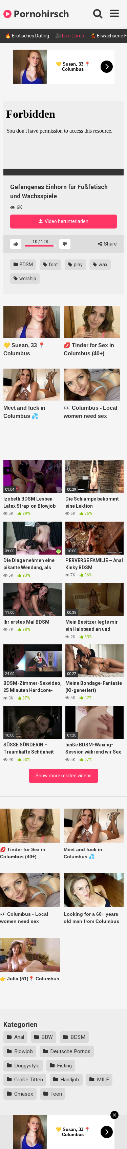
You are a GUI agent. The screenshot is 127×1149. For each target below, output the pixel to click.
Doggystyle (27, 1066)
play (78, 264)
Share (110, 244)
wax (102, 264)
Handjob (69, 1080)
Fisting (64, 1066)
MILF (103, 1080)
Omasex (23, 1094)
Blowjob (23, 1051)
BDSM (26, 264)
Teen (56, 1094)
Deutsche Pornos (70, 1051)
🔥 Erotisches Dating (27, 35)
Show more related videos (63, 775)
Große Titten (28, 1080)
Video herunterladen (66, 221)
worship (27, 278)
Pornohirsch (40, 13)
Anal (19, 1037)
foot (53, 264)
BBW (47, 1037)
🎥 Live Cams (69, 35)
